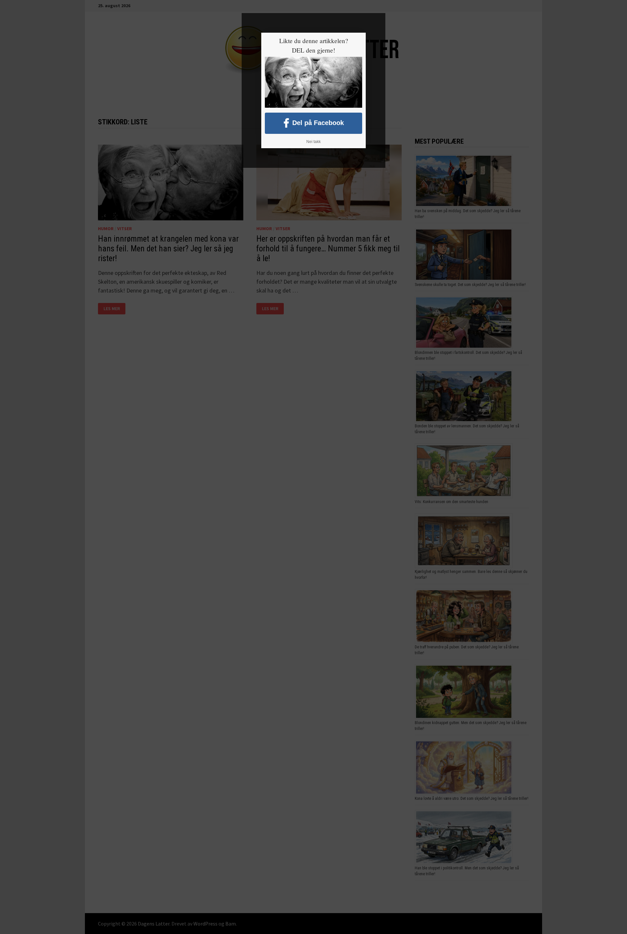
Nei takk (313, 141)
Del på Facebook (318, 122)
